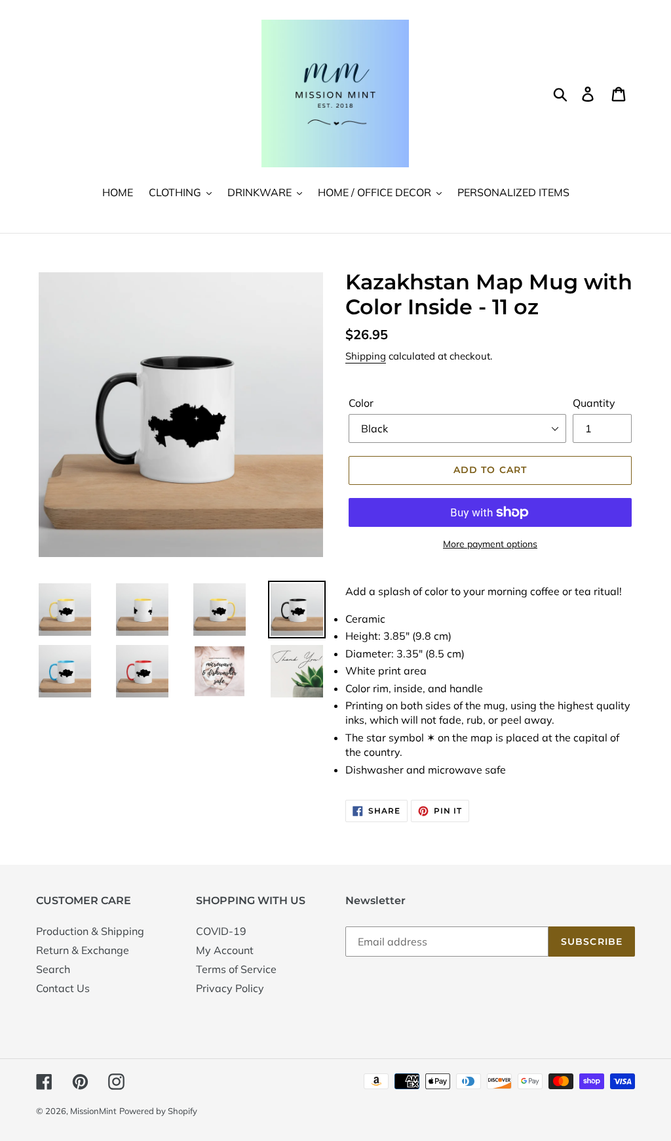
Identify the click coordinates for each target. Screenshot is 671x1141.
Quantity (594, 402)
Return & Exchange (82, 950)
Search (53, 969)
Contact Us (63, 988)
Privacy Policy (230, 988)
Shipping (365, 356)
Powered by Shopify (158, 1111)
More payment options (490, 544)
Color (361, 402)
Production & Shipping (90, 931)
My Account (225, 950)
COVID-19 (221, 931)
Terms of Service (236, 969)
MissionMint (93, 1111)
